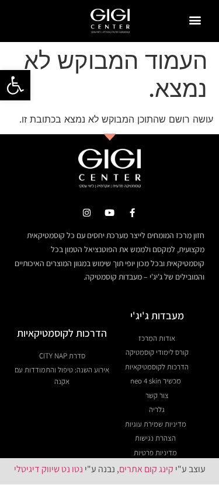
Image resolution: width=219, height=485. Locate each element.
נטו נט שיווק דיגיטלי (48, 469)
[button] (15, 85)
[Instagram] (86, 212)
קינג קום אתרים (146, 469)
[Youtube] (109, 212)
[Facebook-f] (132, 212)
